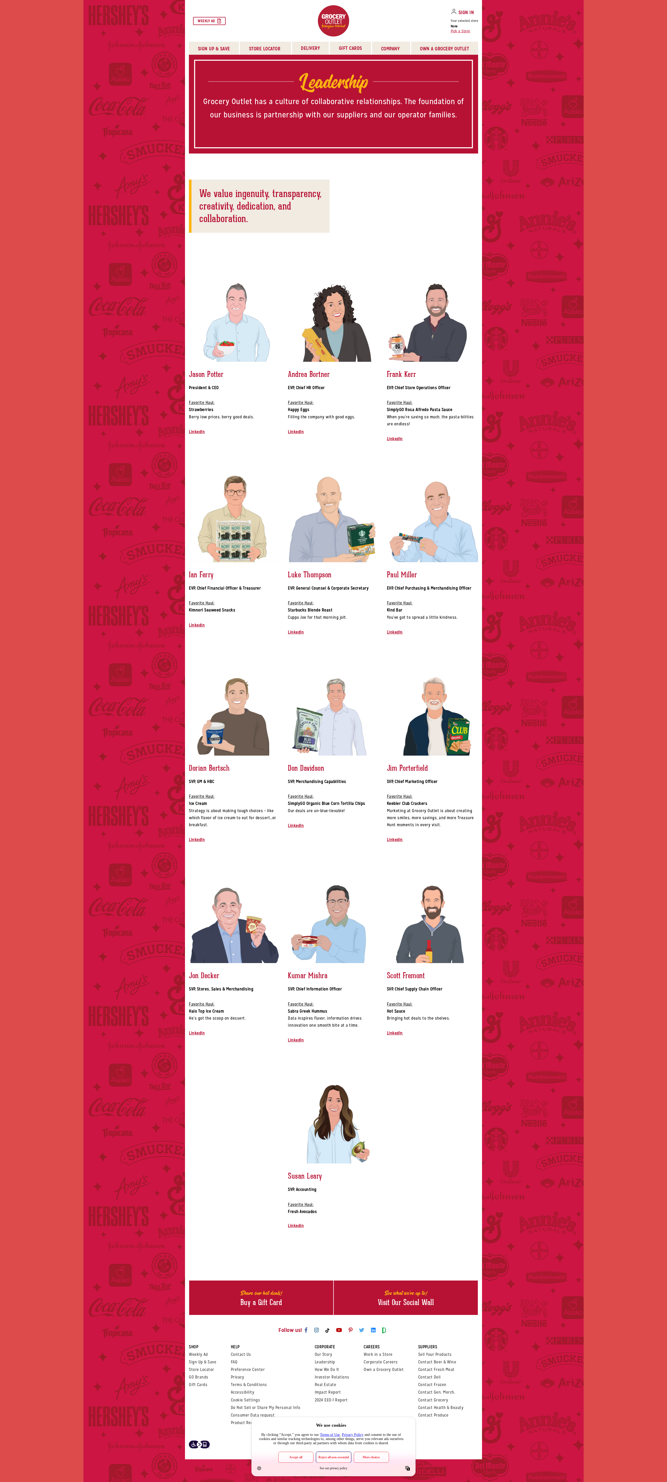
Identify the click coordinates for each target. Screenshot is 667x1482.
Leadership (325, 1362)
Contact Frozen (432, 1384)
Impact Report (328, 1392)
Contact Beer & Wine (437, 1362)
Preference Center (248, 1369)
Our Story (323, 1354)
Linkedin (197, 625)
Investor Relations (332, 1377)
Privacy (237, 1377)
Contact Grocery (433, 1400)
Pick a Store (460, 31)
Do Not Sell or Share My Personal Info (265, 1407)
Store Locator (201, 1369)
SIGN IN (466, 12)
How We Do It (327, 1369)
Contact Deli (429, 1377)
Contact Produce (433, 1415)
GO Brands (198, 1377)
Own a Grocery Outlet (384, 1369)
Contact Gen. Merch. (436, 1392)
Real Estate (325, 1384)
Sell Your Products (435, 1354)
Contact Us (241, 1354)
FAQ (234, 1362)
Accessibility (243, 1392)
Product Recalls (245, 1422)
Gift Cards (350, 48)
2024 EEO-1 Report (331, 1400)
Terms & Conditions (249, 1384)
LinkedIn (197, 431)
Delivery (310, 48)
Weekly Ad (206, 21)
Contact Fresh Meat (436, 1369)
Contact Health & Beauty (441, 1407)
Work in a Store (378, 1354)
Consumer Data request (253, 1415)
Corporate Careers (381, 1362)
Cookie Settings (245, 1400)
